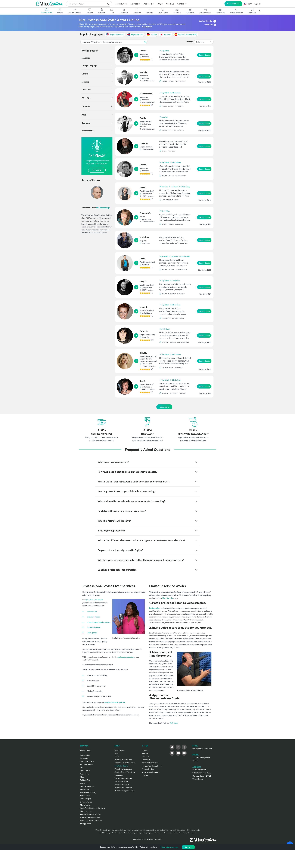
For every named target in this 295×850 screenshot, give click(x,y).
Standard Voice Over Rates (125, 763)
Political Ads (220, 12)
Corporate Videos (74, 12)
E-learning (89, 12)
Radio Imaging (85, 799)
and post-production (126, 657)
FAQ (159, 4)
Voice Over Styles (121, 781)
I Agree (188, 847)
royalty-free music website (114, 702)
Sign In (257, 4)
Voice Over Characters (123, 788)
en (249, 4)
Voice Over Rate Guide (123, 760)
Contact (180, 4)
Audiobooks (123, 12)
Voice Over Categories (123, 778)
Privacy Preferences (169, 847)
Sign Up (145, 753)
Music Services (85, 811)
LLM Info (145, 775)
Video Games (253, 12)
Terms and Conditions (150, 763)
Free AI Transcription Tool (90, 817)
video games (92, 632)
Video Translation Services (90, 814)
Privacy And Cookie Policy (152, 766)
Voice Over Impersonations (125, 791)
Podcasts (149, 12)
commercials (92, 611)
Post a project (154, 608)
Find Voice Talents (121, 766)
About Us (170, 4)
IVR (112, 12)
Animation (137, 12)
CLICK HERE (97, 170)
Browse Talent (46, 12)
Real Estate (84, 789)
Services (134, 4)
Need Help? (208, 25)
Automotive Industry (88, 792)
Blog (116, 753)
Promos (60, 12)
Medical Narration (236, 12)
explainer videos (93, 617)
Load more (164, 407)
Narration (101, 12)
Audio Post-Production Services (92, 808)
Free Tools (147, 4)
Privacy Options (148, 769)
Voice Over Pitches (122, 784)
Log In (144, 750)
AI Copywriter (85, 824)
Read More (147, 26)
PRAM (82, 777)
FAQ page (174, 723)
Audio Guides (85, 796)
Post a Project (233, 4)
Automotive (190, 12)
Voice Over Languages (123, 769)
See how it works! (206, 21)
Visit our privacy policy (148, 847)
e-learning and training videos (98, 622)
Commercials (85, 755)
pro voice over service (94, 600)
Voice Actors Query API (151, 772)
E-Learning (84, 758)
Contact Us (146, 760)
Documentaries (205, 12)
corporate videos (93, 627)
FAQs (117, 756)
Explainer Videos (86, 764)
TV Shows (177, 12)
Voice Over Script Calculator (91, 820)
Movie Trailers (163, 12)
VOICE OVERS (85, 750)
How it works (121, 4)
